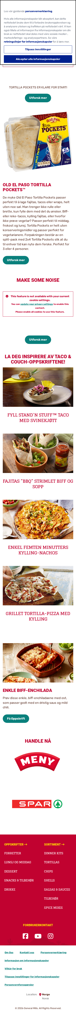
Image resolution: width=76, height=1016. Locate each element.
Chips (48, 871)
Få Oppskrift (16, 718)
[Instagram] (50, 936)
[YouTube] (38, 936)
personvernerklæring (38, 11)
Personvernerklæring (53, 952)
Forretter (12, 853)
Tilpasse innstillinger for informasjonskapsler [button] (32, 976)
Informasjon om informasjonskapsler (27, 960)
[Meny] (38, 761)
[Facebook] (25, 936)
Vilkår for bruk (13, 968)
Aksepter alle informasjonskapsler (38, 59)
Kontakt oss (27, 952)
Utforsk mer (38, 98)
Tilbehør (51, 898)
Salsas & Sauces (57, 889)
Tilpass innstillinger (38, 49)
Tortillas (51, 862)
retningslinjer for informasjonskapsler (28, 41)
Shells (49, 880)
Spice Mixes (53, 907)
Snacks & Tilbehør (19, 880)
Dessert (10, 871)
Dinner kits (53, 853)
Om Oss (9, 952)
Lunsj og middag (17, 862)
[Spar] (38, 804)
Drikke (9, 889)
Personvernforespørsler (19, 984)
